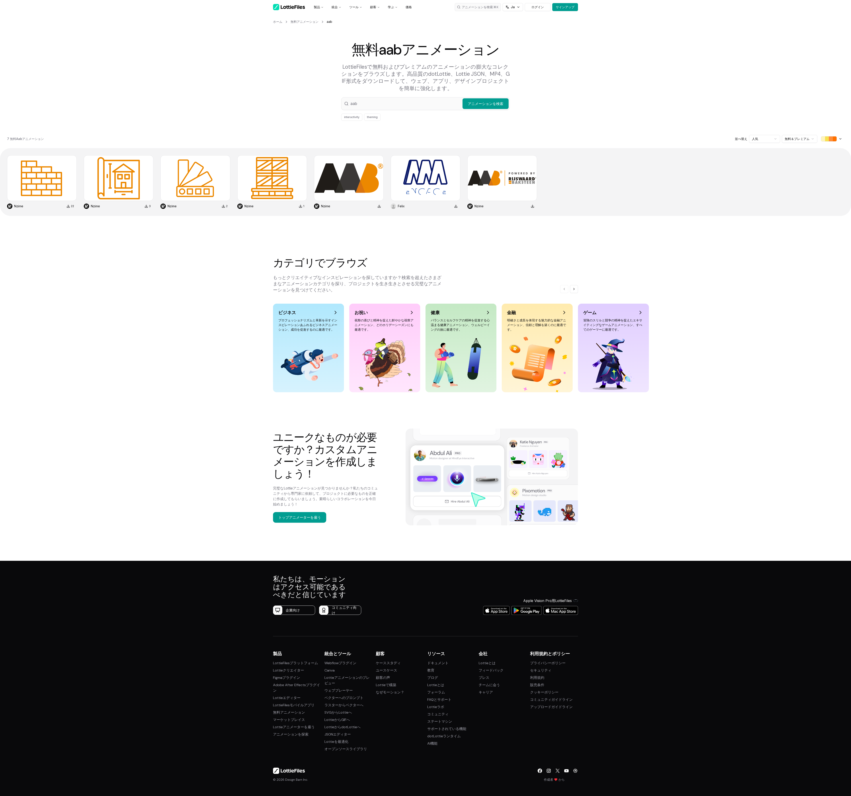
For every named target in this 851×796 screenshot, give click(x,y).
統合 (335, 7)
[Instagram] (548, 770)
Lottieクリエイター (288, 670)
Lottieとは (435, 685)
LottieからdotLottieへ (342, 727)
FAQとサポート (439, 699)
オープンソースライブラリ (345, 749)
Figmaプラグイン (286, 677)
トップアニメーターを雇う (299, 517)
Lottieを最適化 (336, 741)
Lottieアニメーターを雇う (294, 727)
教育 (430, 670)
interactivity (351, 117)
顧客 (373, 7)
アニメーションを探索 (290, 734)
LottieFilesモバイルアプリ (293, 705)
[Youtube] (566, 770)
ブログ (432, 677)
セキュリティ (540, 670)
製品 (317, 7)
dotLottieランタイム (444, 736)
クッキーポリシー (544, 692)
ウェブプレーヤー (338, 690)
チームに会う (489, 685)
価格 (409, 7)
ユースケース (386, 670)
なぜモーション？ (390, 692)
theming (372, 117)
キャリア (486, 692)
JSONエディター (337, 734)
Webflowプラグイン (340, 663)
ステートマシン (439, 721)
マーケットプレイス (289, 719)
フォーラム (436, 692)
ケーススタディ (388, 663)
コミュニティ (438, 714)
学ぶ (391, 7)
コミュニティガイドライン (551, 699)
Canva (329, 670)
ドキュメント (438, 663)
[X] (557, 770)
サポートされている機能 (446, 728)
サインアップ (565, 7)
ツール (354, 7)
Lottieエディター (287, 697)
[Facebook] (540, 770)
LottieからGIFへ (337, 719)
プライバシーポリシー (548, 663)
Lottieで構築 (386, 685)
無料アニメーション (289, 712)
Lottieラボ (435, 707)
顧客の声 (383, 677)
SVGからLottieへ (338, 712)
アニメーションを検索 (477, 7)
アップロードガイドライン (551, 707)
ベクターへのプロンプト (343, 697)
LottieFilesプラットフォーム (295, 663)
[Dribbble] (575, 770)
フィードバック (491, 670)
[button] (425, 103)
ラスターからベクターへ (343, 705)
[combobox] (764, 139)
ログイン (537, 7)
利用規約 (537, 677)
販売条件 (537, 685)
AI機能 (432, 743)
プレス (484, 677)
